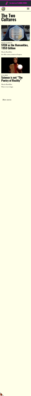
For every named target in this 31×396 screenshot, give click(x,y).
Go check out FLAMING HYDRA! (18, 3)
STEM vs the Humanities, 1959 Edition (14, 47)
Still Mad (4, 75)
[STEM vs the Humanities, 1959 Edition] (15, 33)
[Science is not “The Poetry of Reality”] (15, 65)
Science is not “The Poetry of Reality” (12, 79)
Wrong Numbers (6, 42)
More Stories (7, 99)
